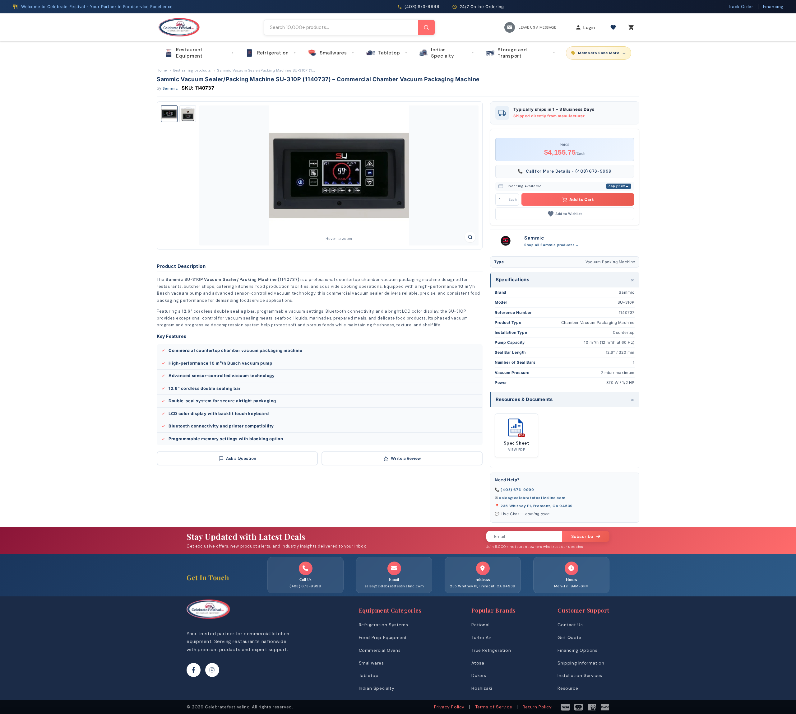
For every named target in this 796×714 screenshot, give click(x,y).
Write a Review (406, 458)
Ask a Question (241, 458)
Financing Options (577, 650)
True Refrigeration (491, 650)
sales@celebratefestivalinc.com (532, 497)
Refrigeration (273, 53)
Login (589, 27)
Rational (480, 625)
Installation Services (580, 675)
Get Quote (569, 637)
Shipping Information (581, 663)
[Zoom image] (470, 237)
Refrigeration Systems (383, 625)
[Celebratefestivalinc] (208, 620)
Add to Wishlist (568, 214)
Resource (568, 688)
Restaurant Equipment (189, 53)
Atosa (477, 663)
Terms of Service (493, 707)
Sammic (170, 88)
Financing (773, 6)
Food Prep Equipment (383, 637)
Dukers (478, 675)
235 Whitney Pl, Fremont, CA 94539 (537, 505)
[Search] (426, 27)
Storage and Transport (512, 53)
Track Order (740, 6)
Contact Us (570, 625)
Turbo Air (481, 637)
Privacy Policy (449, 707)
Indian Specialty (442, 53)
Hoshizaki (481, 688)
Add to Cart (581, 199)
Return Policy (537, 707)
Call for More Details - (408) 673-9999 (565, 171)
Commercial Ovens (380, 650)
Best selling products (192, 70)
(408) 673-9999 (517, 489)
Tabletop (389, 53)
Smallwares (333, 53)
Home (162, 70)
